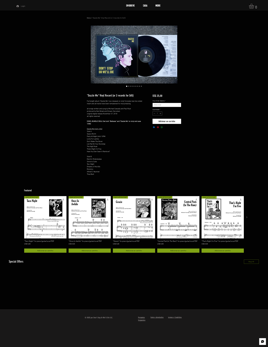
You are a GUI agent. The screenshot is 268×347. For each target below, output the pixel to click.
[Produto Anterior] (21, 217)
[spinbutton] (157, 113)
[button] (254, 6)
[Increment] (160, 113)
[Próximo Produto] (247, 217)
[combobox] (167, 105)
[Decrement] (154, 113)
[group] (134, 224)
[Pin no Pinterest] (158, 127)
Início (89, 18)
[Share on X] (166, 127)
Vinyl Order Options (159, 101)
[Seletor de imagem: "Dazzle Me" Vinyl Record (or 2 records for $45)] (127, 86)
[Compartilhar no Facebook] (154, 127)
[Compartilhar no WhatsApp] (162, 127)
